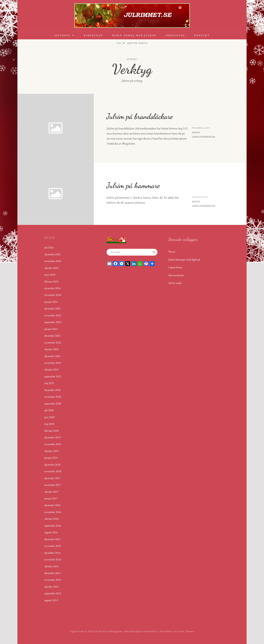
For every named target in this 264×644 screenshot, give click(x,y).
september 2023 (52, 322)
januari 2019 (51, 457)
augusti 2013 (51, 600)
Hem (119, 43)
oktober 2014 (51, 566)
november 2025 (52, 261)
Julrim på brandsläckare (140, 116)
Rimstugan (93, 35)
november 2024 (52, 295)
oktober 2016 (51, 518)
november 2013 (52, 579)
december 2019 (52, 437)
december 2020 (52, 390)
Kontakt (201, 35)
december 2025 (52, 254)
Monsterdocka (176, 275)
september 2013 (52, 593)
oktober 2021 (51, 369)
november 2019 (52, 444)
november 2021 (52, 362)
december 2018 (52, 464)
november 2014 (52, 559)
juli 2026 (49, 247)
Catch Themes (186, 631)
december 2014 (52, 552)
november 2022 (52, 342)
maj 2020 (49, 424)
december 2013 (52, 573)
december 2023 (52, 308)
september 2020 (52, 403)
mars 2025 (49, 274)
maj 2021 (49, 383)
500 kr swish (175, 283)
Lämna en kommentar (203, 136)
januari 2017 (51, 498)
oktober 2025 (51, 268)
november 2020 (52, 396)
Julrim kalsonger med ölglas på (184, 259)
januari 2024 (51, 301)
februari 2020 (51, 430)
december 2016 (52, 505)
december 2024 (52, 288)
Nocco (171, 251)
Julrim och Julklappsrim (108, 631)
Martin (196, 132)
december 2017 (52, 478)
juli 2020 (49, 410)
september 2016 (52, 525)
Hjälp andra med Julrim (134, 35)
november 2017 (52, 485)
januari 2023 (51, 329)
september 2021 (52, 376)
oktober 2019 (51, 451)
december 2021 (52, 356)
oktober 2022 (51, 349)
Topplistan (175, 35)
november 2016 (52, 512)
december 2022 (52, 335)
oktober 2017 (51, 491)
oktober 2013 (51, 586)
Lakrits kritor (175, 267)
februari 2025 (51, 281)
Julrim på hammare (133, 185)
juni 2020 (49, 417)
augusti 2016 (51, 532)
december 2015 (52, 539)
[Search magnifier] (154, 252)
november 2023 (52, 315)
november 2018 (52, 471)
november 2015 (52, 546)
